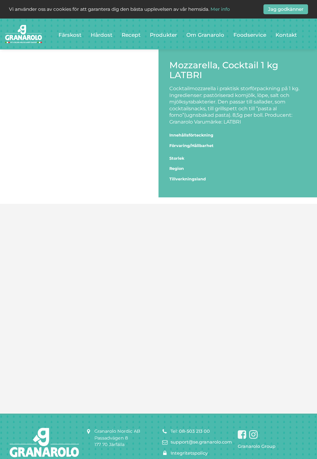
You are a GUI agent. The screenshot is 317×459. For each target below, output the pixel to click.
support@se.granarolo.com (201, 442)
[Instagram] (253, 435)
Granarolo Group (257, 446)
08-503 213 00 (194, 431)
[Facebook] (242, 435)
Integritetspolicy (189, 453)
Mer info (220, 9)
